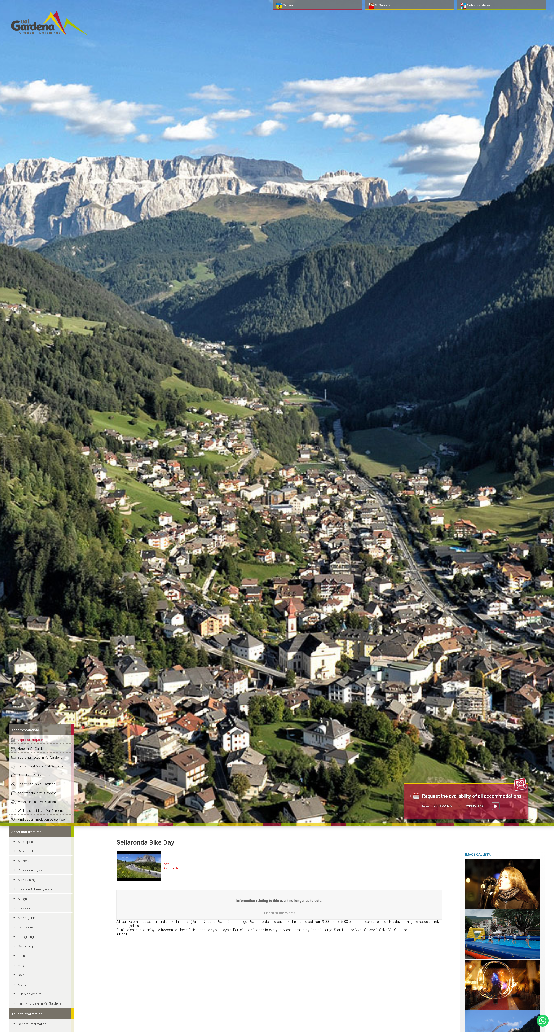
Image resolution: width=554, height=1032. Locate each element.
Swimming (25, 946)
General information (32, 1024)
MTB (21, 965)
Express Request (30, 740)
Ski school (25, 851)
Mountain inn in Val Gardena (38, 802)
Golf (21, 975)
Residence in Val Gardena (36, 784)
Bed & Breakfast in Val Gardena (40, 766)
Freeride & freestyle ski (35, 889)
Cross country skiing (32, 870)
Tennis (22, 956)
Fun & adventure (30, 994)
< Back (121, 934)
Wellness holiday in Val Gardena (41, 811)
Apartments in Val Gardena (37, 793)
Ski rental (24, 861)
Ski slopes (25, 842)
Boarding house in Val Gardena (40, 757)
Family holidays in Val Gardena (39, 1003)
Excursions (26, 927)
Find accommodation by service (41, 819)
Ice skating (26, 908)
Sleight (23, 899)
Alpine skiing (27, 880)
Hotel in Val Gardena (32, 749)
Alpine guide (27, 918)
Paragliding (26, 937)
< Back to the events (279, 913)
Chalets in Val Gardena (34, 775)
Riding (22, 984)
